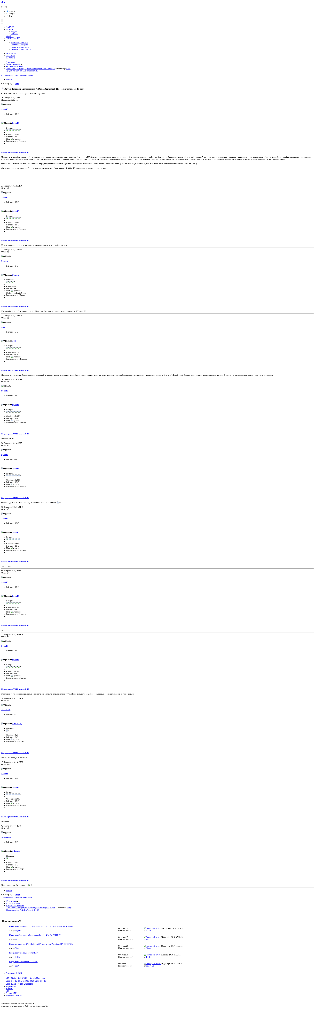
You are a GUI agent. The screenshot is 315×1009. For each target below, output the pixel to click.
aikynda (18, 930)
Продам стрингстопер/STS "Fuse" (23, 962)
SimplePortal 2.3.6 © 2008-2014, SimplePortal (26, 981)
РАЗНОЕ (9, 29)
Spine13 (4, 109)
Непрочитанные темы (20, 47)
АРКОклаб (10, 56)
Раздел (11, 14)
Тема (10, 16)
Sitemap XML (11, 993)
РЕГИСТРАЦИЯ (13, 38)
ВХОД (8, 36)
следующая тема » (25, 75)
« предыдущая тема (9, 75)
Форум (11, 11)
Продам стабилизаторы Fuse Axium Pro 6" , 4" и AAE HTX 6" (35, 935)
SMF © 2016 (23, 978)
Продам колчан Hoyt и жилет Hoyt (23, 953)
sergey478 (150, 966)
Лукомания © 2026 (14, 973)
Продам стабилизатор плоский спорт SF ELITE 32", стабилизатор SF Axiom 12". (43, 926)
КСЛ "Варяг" (11, 53)
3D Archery (10, 58)
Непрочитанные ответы (21, 49)
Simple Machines (37, 978)
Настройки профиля (19, 43)
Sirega (17, 948)
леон (3, 327)
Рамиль (4, 261)
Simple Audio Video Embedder (19, 984)
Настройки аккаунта (19, 45)
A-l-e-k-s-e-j (6, 710)
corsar (148, 930)
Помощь (14, 34)
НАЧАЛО (10, 27)
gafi (16, 939)
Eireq (68, 69)
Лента (4, 2)
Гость (8, 40)
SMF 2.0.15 (11, 978)
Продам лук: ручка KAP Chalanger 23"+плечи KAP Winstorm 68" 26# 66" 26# (41, 944)
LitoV (17, 966)
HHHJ (17, 957)
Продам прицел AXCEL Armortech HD (15, 152)
